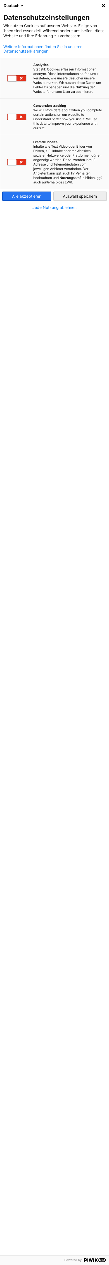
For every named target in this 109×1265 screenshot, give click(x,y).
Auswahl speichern (80, 196)
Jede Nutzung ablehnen (54, 207)
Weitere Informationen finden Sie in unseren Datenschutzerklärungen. (42, 48)
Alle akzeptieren (26, 196)
